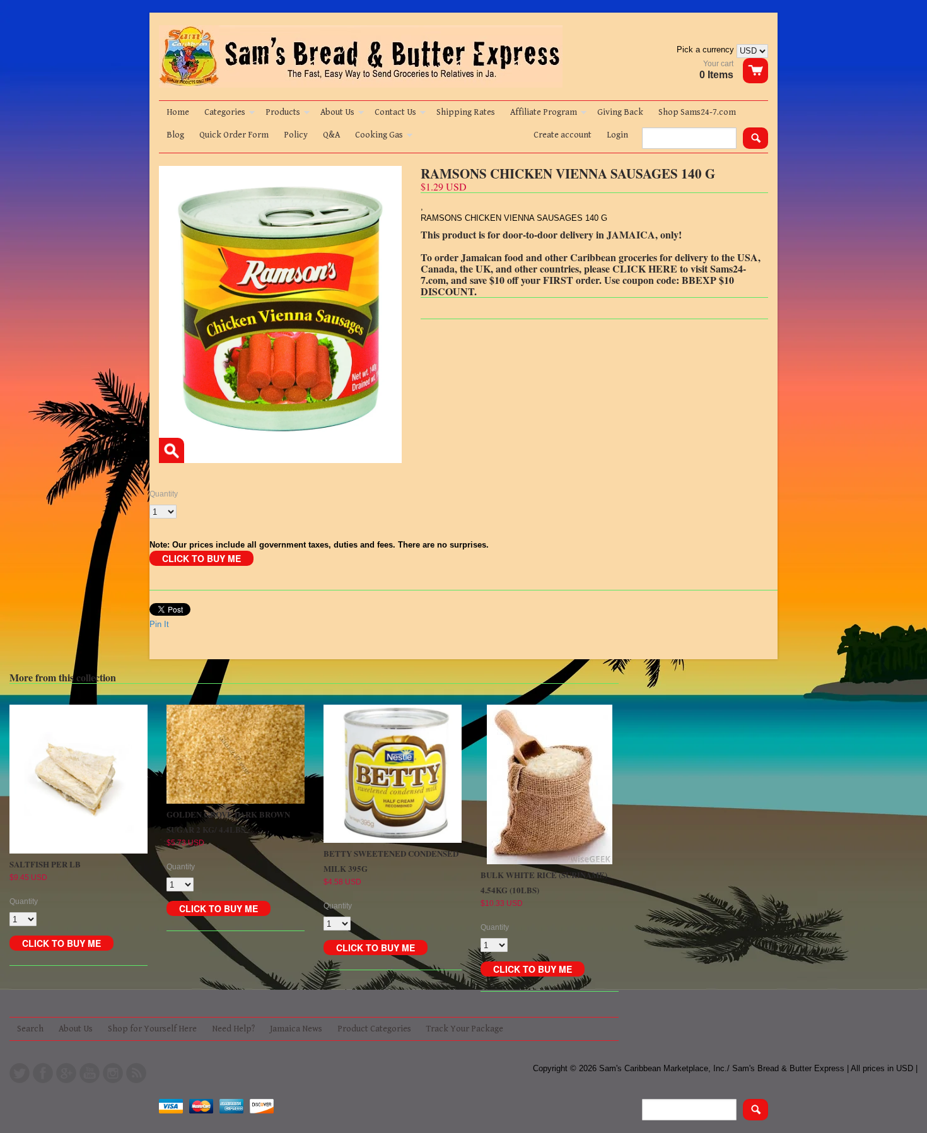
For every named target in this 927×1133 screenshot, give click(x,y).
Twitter (19, 1073)
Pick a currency (707, 49)
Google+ (66, 1073)
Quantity (163, 494)
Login (617, 135)
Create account (562, 135)
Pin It (159, 624)
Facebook (43, 1073)
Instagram (113, 1073)
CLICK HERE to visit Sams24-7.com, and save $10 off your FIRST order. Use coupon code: (583, 274)
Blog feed (136, 1073)
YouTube (89, 1073)
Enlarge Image (171, 450)
